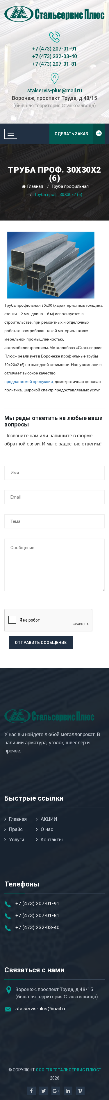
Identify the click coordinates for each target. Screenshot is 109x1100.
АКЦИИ (49, 819)
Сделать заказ (71, 133)
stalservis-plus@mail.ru (54, 90)
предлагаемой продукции (28, 382)
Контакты (52, 839)
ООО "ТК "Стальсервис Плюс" (68, 1070)
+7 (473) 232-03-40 (54, 56)
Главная (35, 186)
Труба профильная (70, 186)
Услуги (16, 839)
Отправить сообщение (41, 642)
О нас (47, 829)
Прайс (16, 829)
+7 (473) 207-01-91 (54, 49)
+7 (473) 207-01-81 (54, 64)
